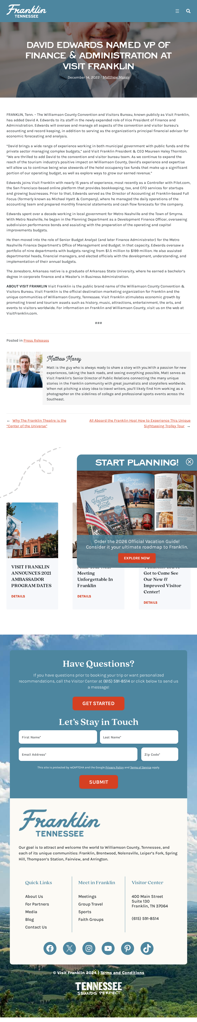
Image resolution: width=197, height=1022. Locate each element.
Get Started (98, 703)
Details (18, 596)
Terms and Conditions (122, 972)
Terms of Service (140, 767)
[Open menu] (177, 11)
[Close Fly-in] (189, 461)
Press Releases (36, 340)
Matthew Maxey (116, 77)
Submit (98, 782)
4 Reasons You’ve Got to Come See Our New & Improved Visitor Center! (162, 580)
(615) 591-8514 (145, 918)
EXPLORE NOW (137, 558)
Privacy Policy (114, 767)
